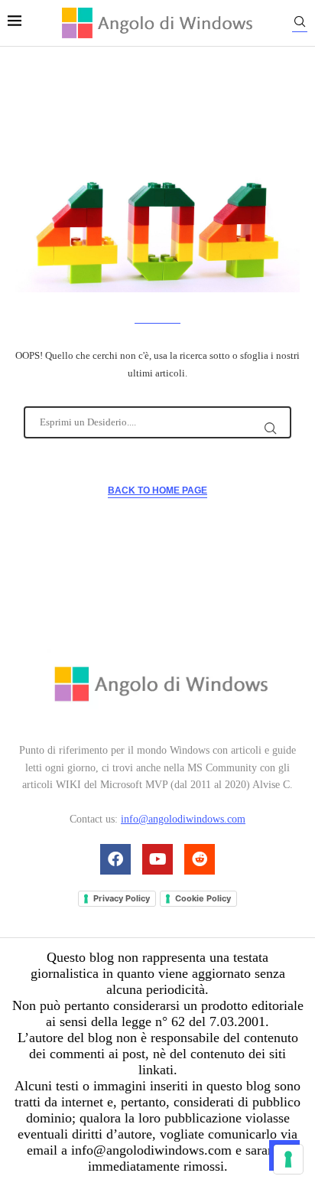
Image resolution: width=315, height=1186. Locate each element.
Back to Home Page (157, 490)
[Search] (299, 24)
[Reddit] (199, 859)
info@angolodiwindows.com (183, 819)
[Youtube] (157, 859)
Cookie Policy (203, 898)
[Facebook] (115, 859)
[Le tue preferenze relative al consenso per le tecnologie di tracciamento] (288, 1159)
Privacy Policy (121, 898)
